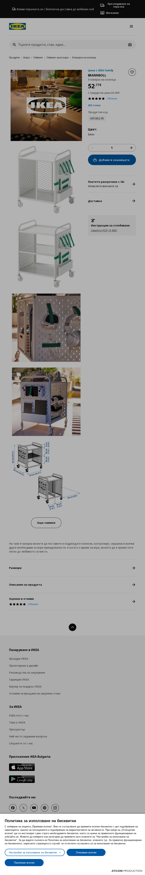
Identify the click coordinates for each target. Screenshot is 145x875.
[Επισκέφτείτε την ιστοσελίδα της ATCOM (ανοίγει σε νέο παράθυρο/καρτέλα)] (127, 871)
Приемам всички (24, 862)
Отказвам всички (86, 852)
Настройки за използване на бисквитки (33, 852)
